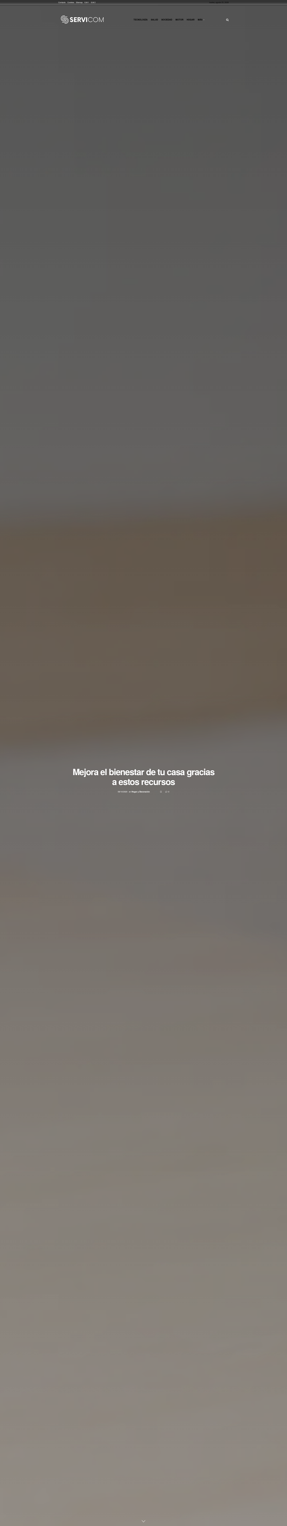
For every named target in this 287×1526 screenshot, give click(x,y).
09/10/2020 (122, 791)
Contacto (62, 2)
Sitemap (79, 2)
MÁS (200, 19)
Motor (179, 19)
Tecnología (140, 19)
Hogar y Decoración (141, 791)
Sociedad (166, 19)
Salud (154, 19)
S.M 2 (93, 2)
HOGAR (190, 19)
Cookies (70, 2)
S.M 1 (86, 2)
